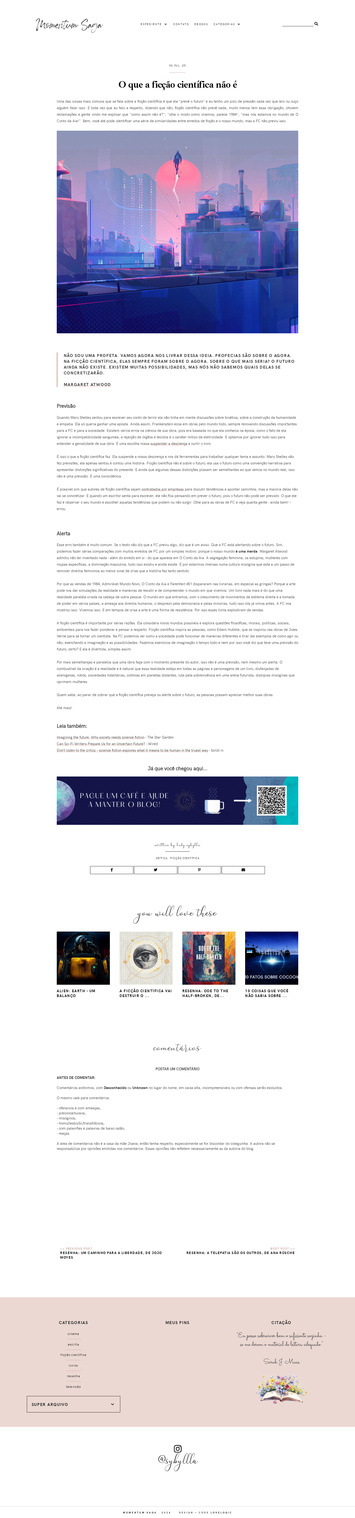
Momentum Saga (140, 1512)
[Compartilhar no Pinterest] (199, 870)
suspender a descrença (168, 443)
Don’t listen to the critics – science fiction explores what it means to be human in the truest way (132, 750)
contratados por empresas (163, 489)
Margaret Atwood (87, 384)
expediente (151, 24)
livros (73, 1365)
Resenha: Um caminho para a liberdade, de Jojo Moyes (111, 1255)
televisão (73, 1386)
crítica (162, 858)
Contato (181, 24)
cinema (73, 1334)
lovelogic (221, 1512)
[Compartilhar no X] (155, 870)
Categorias (224, 24)
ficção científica (184, 858)
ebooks (201, 24)
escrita (73, 1344)
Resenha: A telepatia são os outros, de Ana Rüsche (240, 1252)
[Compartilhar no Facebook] (111, 870)
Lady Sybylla (188, 845)
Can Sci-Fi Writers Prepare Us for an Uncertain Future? (101, 743)
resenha (73, 1376)
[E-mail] (243, 870)
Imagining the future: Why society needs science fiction (100, 737)
